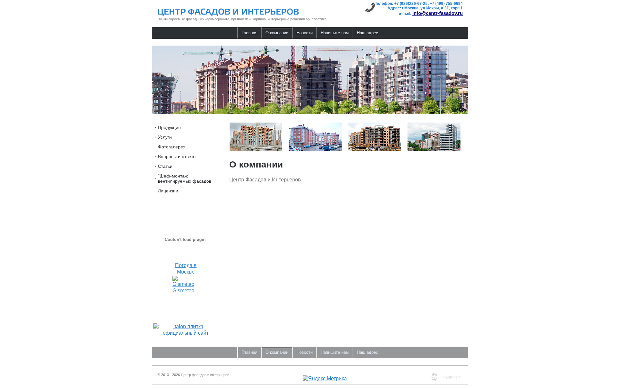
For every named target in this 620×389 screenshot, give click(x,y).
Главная (249, 32)
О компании (276, 32)
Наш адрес (367, 32)
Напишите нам (335, 32)
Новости (304, 32)
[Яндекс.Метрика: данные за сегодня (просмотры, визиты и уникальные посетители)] (325, 378)
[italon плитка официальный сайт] (185, 333)
